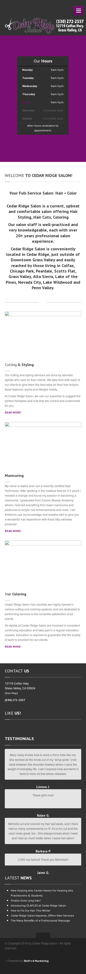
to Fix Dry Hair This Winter (30, 910)
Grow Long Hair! (26, 900)
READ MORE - (13, 412)
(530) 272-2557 (15, 700)
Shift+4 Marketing (36, 961)
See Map (11, 693)
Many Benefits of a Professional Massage (40, 920)
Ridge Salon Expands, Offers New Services (42, 915)
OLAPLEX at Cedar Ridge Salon (38, 905)
